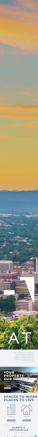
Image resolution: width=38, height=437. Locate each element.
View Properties (11, 420)
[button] (35, 2)
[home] (5, 2)
